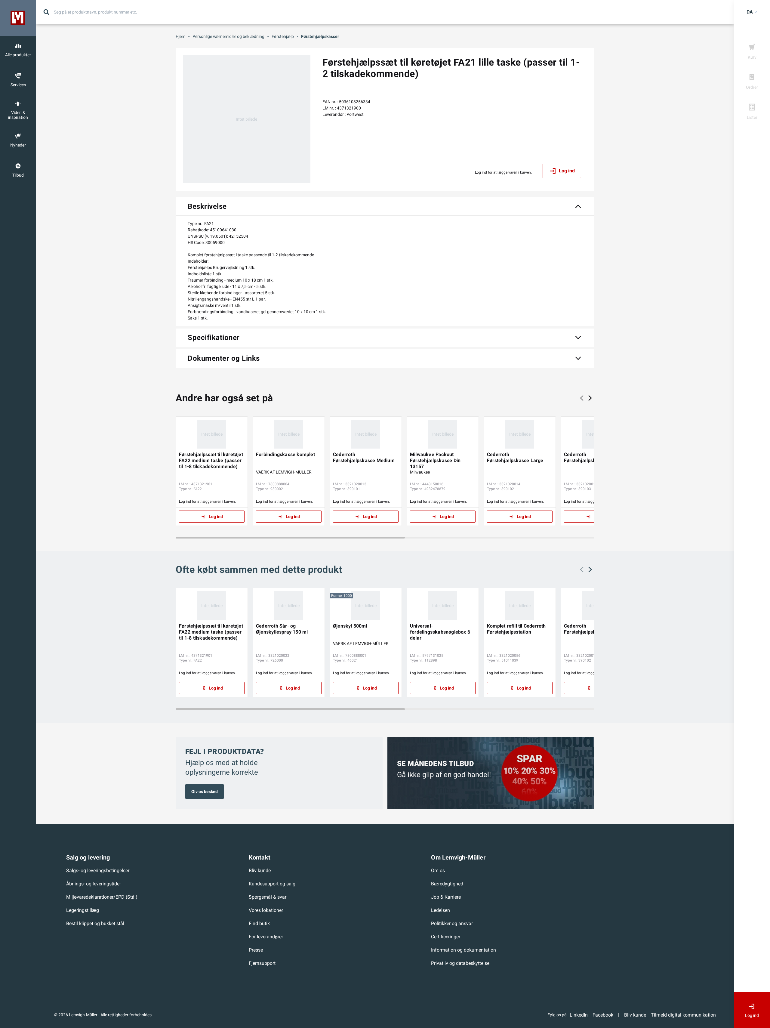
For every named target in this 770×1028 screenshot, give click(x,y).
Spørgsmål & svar (267, 897)
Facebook (603, 1015)
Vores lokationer (266, 910)
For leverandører (266, 937)
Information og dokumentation (463, 950)
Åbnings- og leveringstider (93, 884)
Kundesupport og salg (272, 884)
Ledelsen (440, 910)
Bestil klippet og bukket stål (95, 923)
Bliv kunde (260, 870)
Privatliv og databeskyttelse (460, 963)
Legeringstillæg (82, 910)
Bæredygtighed (447, 884)
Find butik (259, 923)
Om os (438, 870)
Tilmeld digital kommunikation (683, 1015)
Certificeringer (445, 937)
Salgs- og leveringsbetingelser (97, 870)
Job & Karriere (446, 897)
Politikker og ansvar (452, 923)
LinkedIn (579, 1015)
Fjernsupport (262, 963)
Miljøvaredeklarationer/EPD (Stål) (101, 897)
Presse (256, 950)
